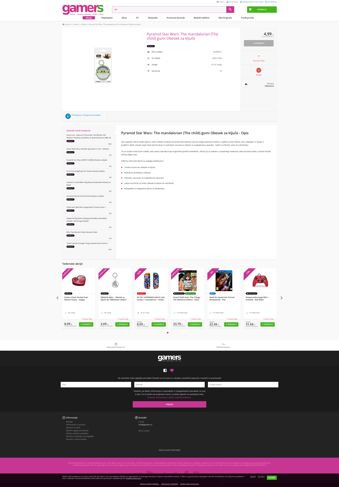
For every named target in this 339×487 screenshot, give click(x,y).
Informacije (272, 2)
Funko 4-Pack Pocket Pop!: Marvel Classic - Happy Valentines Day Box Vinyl (76, 299)
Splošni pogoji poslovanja (77, 430)
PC (137, 17)
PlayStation (107, 17)
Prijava (222, 2)
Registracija (233, 2)
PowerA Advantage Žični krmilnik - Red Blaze (257, 298)
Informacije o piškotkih (169, 484)
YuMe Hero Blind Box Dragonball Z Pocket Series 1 (86, 207)
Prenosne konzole (176, 17)
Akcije (89, 17)
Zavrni (253, 476)
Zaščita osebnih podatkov (77, 433)
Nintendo (153, 17)
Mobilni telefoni (201, 17)
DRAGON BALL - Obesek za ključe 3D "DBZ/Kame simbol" (114, 298)
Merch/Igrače (225, 17)
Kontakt (69, 421)
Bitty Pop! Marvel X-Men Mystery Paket (81, 232)
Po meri (261, 476)
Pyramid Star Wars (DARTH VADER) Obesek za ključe (86, 160)
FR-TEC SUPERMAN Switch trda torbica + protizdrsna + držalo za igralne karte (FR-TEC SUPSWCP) (151, 301)
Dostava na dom (73, 427)
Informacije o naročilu (75, 424)
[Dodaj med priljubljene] (171, 369)
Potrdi (271, 477)
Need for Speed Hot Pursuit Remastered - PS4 (222, 298)
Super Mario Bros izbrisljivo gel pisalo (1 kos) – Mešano (87, 149)
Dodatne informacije (133, 478)
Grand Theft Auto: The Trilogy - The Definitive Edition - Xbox (187, 298)
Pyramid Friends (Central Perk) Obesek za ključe (85, 196)
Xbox (124, 17)
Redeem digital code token (252, 2)
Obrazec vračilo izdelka (76, 439)
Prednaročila (247, 17)
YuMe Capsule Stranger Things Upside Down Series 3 (87, 243)
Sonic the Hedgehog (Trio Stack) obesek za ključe (85, 171)
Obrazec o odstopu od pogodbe (80, 436)
